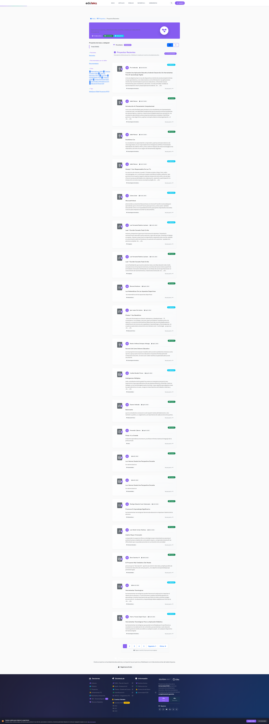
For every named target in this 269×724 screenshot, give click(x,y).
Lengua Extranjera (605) (101, 79)
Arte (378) (104, 75)
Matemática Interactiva (98, 695)
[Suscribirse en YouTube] (166, 709)
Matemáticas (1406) (97, 71)
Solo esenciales (262, 721)
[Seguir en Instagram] (163, 709)
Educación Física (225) (97, 83)
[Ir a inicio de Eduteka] (91, 3)
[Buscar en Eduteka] (171, 3)
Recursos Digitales (97, 702)
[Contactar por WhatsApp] (176, 709)
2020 (115, 711)
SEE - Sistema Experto (99, 699)
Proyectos (102, 18)
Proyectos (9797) (104, 91)
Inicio (93, 18)
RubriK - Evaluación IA (120, 686)
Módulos (94, 686)
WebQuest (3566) (94, 91)
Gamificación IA (119, 692)
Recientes (92, 55)
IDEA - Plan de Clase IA (121, 683)
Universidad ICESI (143, 692)
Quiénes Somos (142, 683)
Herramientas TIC (96, 692)
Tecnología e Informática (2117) (100, 81)
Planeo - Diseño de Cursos (123, 689)
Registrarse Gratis (126, 667)
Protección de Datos (144, 689)
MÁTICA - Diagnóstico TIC (122, 695)
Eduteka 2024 (121, 703)
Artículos (94, 683)
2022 (115, 705)
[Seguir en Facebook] (159, 709)
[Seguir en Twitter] (173, 709)
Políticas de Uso (142, 686)
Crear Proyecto (146, 667)
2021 (115, 708)
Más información (92, 722)
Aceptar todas (251, 721)
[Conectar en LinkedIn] (170, 709)
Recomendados (94, 63)
